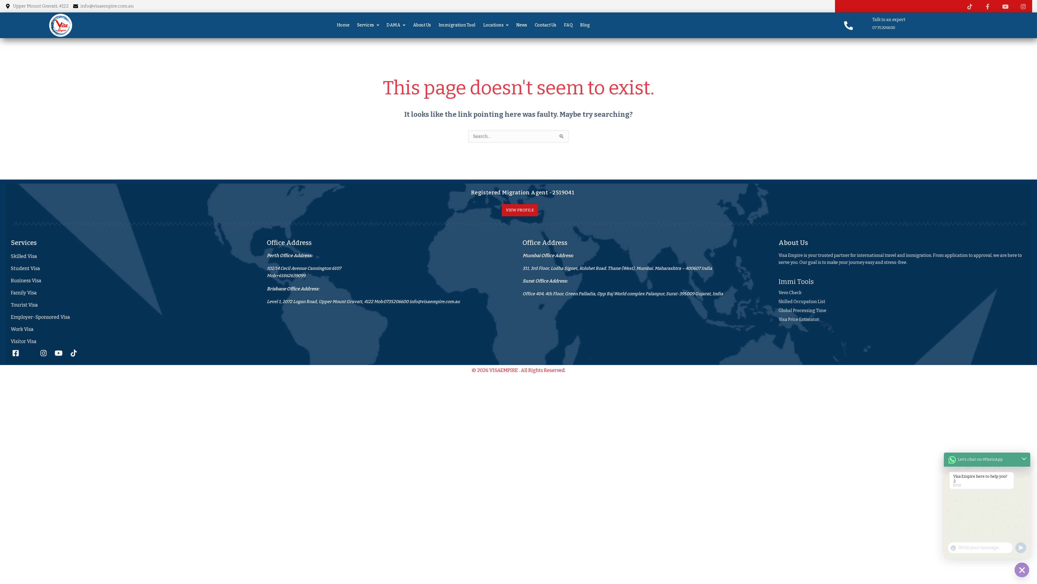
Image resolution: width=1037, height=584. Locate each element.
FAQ (568, 25)
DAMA (393, 25)
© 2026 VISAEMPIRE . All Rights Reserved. (518, 370)
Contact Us (545, 25)
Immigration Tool (457, 25)
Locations (493, 25)
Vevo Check (790, 292)
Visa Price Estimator (799, 319)
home (343, 25)
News (521, 25)
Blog (585, 25)
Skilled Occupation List (802, 301)
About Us (422, 25)
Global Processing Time (802, 310)
